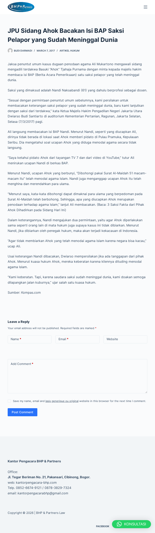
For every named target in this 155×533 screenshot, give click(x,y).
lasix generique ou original (62, 401)
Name (16, 339)
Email (63, 339)
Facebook (102, 526)
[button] (131, 524)
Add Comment (22, 364)
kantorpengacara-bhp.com (36, 482)
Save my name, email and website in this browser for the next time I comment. (79, 401)
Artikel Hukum (70, 50)
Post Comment (22, 412)
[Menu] (145, 7)
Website (112, 339)
